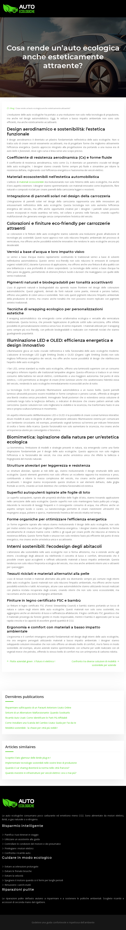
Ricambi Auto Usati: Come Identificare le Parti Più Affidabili (36, 717)
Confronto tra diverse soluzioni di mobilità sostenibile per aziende (94, 663)
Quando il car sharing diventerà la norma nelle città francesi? (37, 767)
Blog (12, 108)
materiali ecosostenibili (31, 181)
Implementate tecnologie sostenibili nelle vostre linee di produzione (41, 762)
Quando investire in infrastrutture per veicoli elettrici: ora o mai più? (40, 772)
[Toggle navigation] (120, 8)
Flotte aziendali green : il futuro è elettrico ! (32, 661)
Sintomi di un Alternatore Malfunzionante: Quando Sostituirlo (37, 712)
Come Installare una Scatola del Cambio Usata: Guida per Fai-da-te (40, 722)
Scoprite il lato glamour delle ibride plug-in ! (28, 757)
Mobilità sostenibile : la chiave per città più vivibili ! (31, 727)
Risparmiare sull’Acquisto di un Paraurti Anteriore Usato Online (38, 707)
